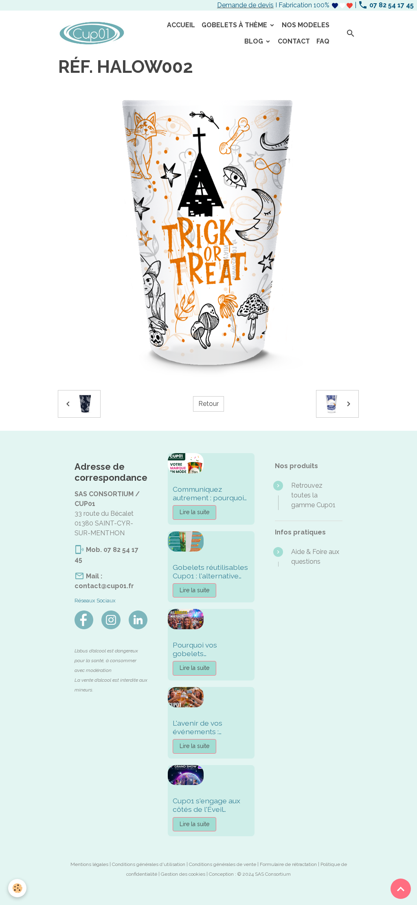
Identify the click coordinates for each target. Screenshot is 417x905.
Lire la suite (194, 512)
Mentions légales (89, 864)
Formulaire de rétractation (288, 864)
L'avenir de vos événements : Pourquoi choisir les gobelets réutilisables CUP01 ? (210, 727)
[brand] (91, 33)
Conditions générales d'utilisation (148, 864)
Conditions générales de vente (222, 864)
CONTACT (294, 41)
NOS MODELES (305, 25)
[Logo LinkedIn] (138, 620)
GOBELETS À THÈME (235, 25)
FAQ (322, 41)
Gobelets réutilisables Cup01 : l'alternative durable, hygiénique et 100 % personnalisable (210, 571)
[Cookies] (17, 888)
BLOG (254, 41)
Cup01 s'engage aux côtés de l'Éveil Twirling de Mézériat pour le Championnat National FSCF (209, 804)
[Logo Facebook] (84, 620)
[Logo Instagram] (110, 620)
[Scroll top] (401, 889)
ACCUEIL (181, 25)
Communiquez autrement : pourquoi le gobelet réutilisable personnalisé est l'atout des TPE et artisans (210, 493)
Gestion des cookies (183, 874)
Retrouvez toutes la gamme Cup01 (313, 495)
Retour (208, 404)
